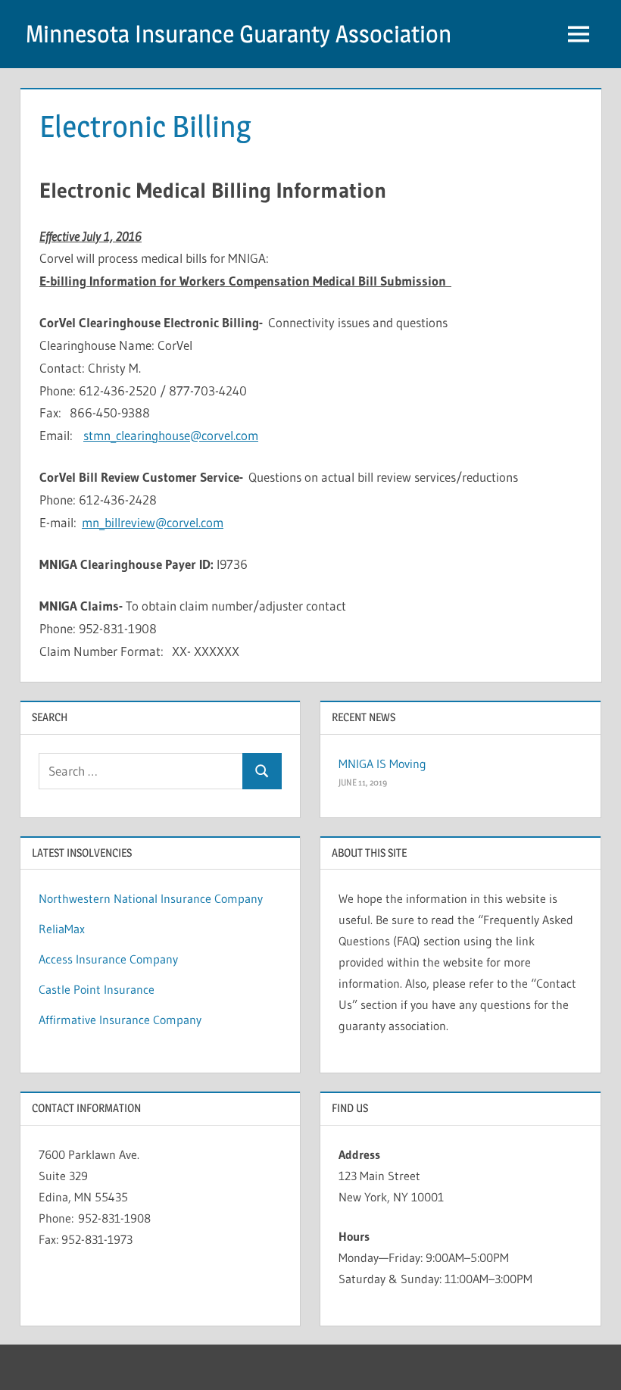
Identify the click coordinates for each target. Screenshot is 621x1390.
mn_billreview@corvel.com (152, 522)
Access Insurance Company (108, 959)
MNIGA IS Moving (382, 763)
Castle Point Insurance (96, 989)
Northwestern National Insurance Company (151, 898)
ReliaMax (62, 928)
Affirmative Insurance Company (120, 1019)
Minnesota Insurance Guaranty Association (238, 33)
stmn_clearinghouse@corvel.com (170, 435)
